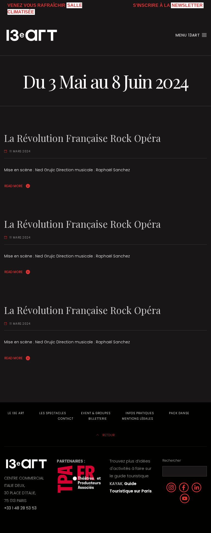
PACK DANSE (179, 413)
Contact (65, 419)
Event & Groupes (95, 413)
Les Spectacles (52, 413)
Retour (108, 435)
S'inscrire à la (168, 5)
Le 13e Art (16, 413)
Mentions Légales (137, 419)
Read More (13, 186)
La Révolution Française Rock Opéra (82, 137)
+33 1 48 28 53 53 (20, 508)
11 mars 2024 (20, 151)
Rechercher (171, 460)
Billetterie (97, 419)
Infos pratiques (140, 413)
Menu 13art (188, 35)
